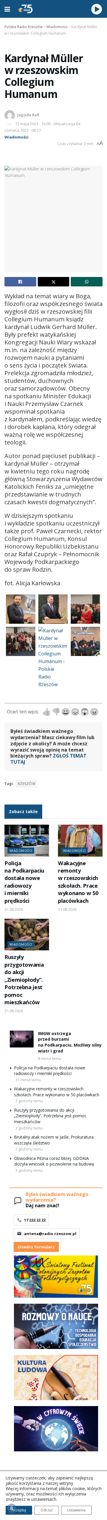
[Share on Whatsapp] (87, 281)
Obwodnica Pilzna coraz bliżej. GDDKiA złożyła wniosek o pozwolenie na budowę (54, 1161)
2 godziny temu (29, 1100)
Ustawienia (76, 1510)
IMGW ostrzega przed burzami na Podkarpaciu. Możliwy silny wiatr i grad (70, 1042)
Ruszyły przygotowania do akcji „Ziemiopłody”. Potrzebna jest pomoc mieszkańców (24, 979)
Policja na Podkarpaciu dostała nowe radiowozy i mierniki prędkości (24, 882)
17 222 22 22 (34, 1220)
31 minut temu (28, 1079)
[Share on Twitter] (54, 281)
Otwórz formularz (36, 1247)
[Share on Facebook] (20, 281)
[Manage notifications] (11, 1508)
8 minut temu (49, 1058)
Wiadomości (16, 137)
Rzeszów (26, 783)
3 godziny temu (29, 1170)
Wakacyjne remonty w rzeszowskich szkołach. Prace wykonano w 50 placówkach (78, 882)
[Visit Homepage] (25, 9)
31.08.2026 (13, 909)
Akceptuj (19, 1510)
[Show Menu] (7, 9)
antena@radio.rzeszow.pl (50, 1233)
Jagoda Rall (28, 114)
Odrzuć (46, 1510)
